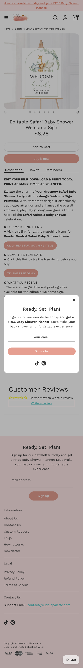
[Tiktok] (37, 363)
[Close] (74, 300)
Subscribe (41, 351)
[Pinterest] (44, 363)
